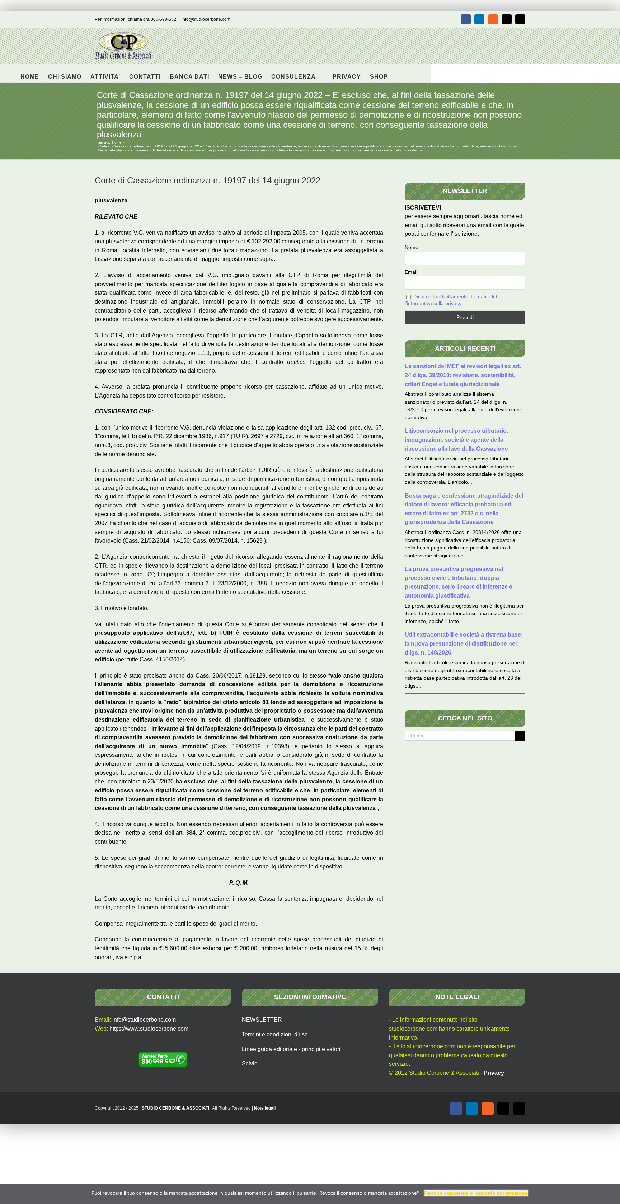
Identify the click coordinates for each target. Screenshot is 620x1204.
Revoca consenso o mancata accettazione (476, 1193)
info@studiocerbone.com (206, 19)
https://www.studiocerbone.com (148, 1029)
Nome (411, 247)
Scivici (250, 1063)
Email (411, 272)
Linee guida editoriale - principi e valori (291, 1049)
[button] (399, 73)
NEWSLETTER (262, 1020)
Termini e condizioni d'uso (275, 1034)
